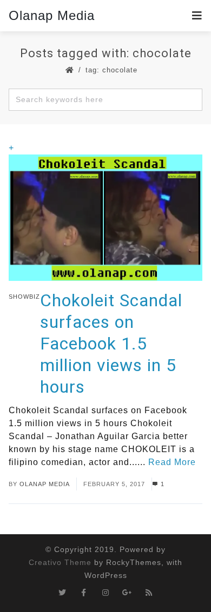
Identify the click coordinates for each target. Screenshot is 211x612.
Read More (172, 462)
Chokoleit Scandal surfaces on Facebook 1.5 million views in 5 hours (111, 343)
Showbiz (24, 296)
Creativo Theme (60, 562)
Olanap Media (52, 15)
